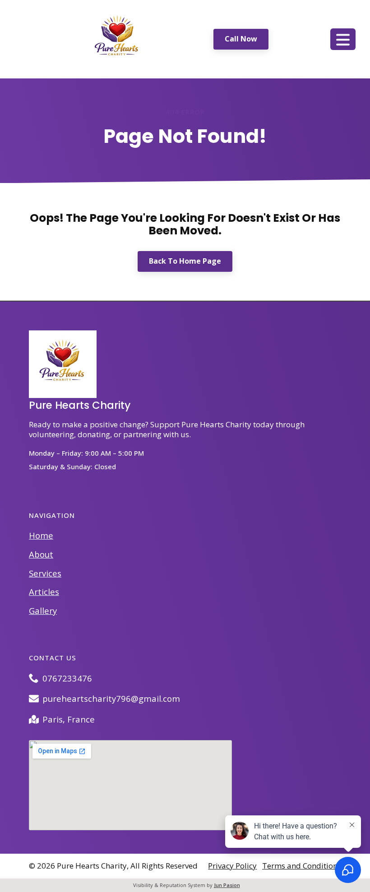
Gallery (43, 610)
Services (45, 573)
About (41, 554)
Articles (44, 591)
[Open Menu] (343, 39)
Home (41, 535)
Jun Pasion (227, 885)
